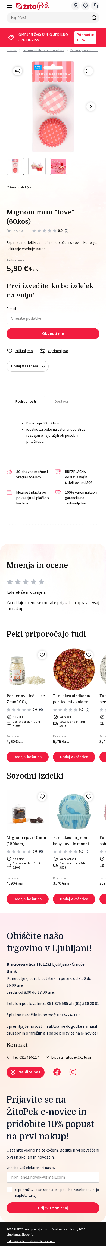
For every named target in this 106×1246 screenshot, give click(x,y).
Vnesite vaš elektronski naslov (31, 1168)
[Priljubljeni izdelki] (85, 5)
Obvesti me (53, 334)
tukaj (32, 1195)
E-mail (11, 309)
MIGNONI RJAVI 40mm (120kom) (26, 840)
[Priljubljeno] (42, 655)
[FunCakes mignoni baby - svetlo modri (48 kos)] (74, 811)
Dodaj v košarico (28, 757)
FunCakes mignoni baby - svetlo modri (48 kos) (71, 841)
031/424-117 (68, 1015)
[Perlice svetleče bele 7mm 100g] (28, 669)
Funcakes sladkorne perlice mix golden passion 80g (72, 699)
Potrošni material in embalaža (43, 50)
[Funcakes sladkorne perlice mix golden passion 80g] (74, 669)
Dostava (61, 401)
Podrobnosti (25, 401)
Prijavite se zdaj (53, 1208)
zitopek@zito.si (78, 1057)
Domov (12, 50)
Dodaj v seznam (24, 366)
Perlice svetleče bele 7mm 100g (26, 699)
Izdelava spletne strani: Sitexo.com (31, 1241)
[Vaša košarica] (95, 5)
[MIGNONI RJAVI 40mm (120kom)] (28, 811)
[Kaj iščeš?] (94, 17)
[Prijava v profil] (75, 5)
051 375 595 (57, 1004)
